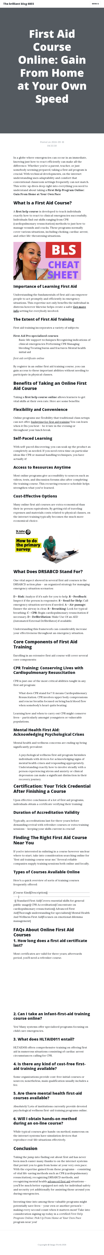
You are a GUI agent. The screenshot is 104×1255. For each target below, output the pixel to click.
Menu (95, 4)
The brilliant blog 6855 (18, 4)
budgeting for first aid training (50, 421)
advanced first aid (59, 1181)
